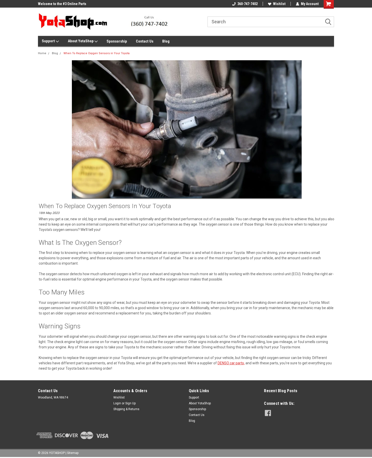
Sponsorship (117, 41)
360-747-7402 (247, 4)
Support (49, 41)
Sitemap (72, 453)
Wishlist (279, 4)
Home (42, 53)
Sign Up (130, 403)
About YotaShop (81, 41)
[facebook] (268, 413)
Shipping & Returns (126, 409)
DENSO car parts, (231, 363)
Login (117, 403)
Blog (166, 41)
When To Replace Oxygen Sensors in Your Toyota (97, 53)
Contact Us (144, 41)
